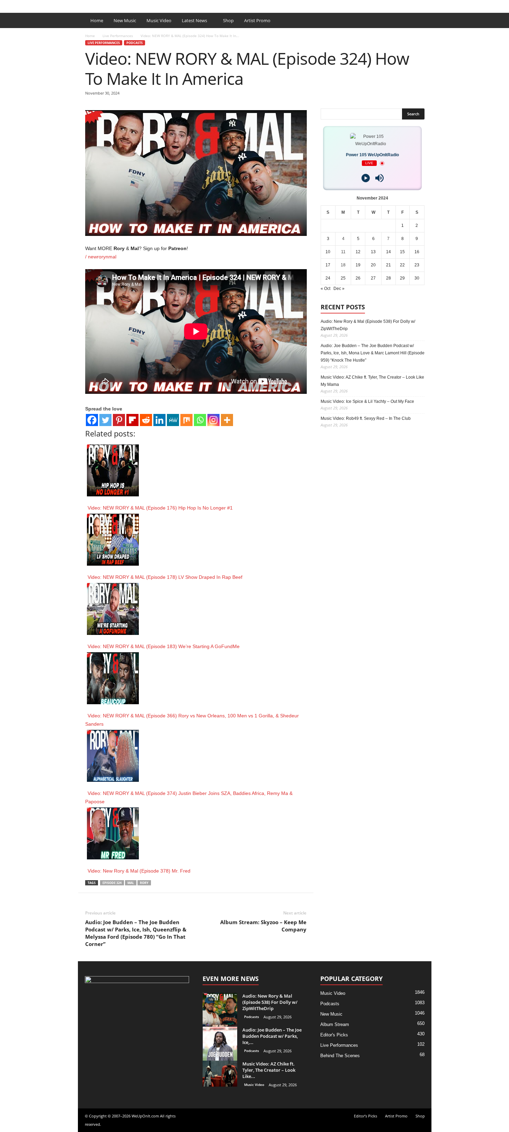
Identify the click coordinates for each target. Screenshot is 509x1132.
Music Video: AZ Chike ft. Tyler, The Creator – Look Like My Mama (372, 381)
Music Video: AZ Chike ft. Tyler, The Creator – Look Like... (268, 1070)
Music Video (158, 20)
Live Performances (117, 35)
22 (402, 265)
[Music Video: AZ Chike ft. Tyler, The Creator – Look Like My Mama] (220, 1074)
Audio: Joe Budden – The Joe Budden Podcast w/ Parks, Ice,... (272, 1036)
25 (343, 278)
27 (373, 278)
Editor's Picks (334, 1034)
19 (358, 265)
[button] (421, 20)
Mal (130, 883)
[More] (227, 420)
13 (373, 251)
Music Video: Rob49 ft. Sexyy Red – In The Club (366, 418)
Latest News (194, 20)
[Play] (365, 178)
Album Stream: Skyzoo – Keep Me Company (263, 926)
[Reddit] (146, 420)
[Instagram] (213, 420)
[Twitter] (105, 420)
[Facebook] (415, 4)
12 (358, 251)
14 (388, 251)
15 (402, 251)
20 (373, 265)
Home (96, 20)
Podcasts (134, 43)
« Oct (325, 288)
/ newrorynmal (100, 256)
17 (327, 265)
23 (416, 265)
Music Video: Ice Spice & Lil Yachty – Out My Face (367, 401)
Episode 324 (112, 883)
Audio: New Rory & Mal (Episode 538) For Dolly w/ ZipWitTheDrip (368, 325)
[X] (426, 4)
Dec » (339, 288)
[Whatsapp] (200, 420)
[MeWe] (173, 420)
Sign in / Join (92, 4)
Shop (184, 4)
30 (416, 278)
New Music (125, 20)
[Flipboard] (132, 420)
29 (402, 278)
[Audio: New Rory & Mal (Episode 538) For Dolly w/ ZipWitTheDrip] (220, 1010)
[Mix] (186, 420)
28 (388, 278)
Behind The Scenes (340, 1055)
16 (416, 251)
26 (358, 278)
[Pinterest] (119, 420)
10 (327, 251)
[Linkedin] (159, 420)
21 (388, 265)
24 (327, 278)
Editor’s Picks (125, 4)
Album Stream (334, 1024)
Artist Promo (159, 4)
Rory (144, 883)
